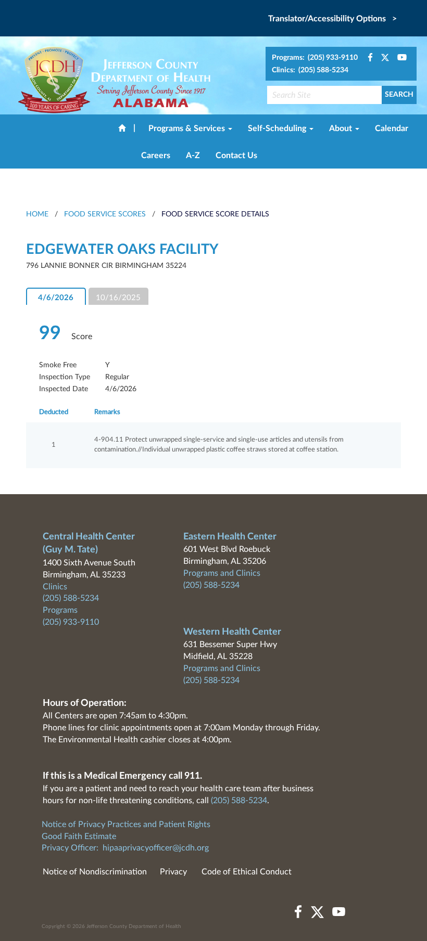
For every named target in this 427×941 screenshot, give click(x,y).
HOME (37, 214)
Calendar (391, 128)
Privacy (173, 872)
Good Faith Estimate (79, 836)
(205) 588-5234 (71, 598)
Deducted (53, 412)
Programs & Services (187, 128)
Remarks (107, 412)
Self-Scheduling (278, 128)
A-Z (193, 155)
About (341, 128)
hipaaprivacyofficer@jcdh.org (156, 848)
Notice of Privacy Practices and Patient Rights (126, 824)
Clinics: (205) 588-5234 (310, 70)
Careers (155, 155)
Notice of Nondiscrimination (95, 872)
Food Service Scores (105, 214)
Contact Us (236, 155)
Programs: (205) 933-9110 (315, 57)
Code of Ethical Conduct (247, 872)
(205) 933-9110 (71, 622)
